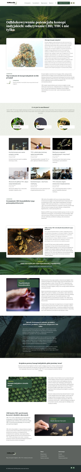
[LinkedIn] (74, 3)
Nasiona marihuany (44, 458)
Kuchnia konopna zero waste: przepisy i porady (17, 153)
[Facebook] (71, 3)
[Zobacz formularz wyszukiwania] (56, 3)
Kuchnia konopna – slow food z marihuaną (39, 183)
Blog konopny (43, 454)
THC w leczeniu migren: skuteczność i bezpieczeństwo (61, 183)
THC (51, 202)
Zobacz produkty (63, 3)
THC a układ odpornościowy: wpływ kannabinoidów (39, 153)
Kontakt (60, 454)
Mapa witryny (61, 456)
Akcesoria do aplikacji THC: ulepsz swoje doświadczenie (18, 183)
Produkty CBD (43, 456)
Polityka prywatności (63, 458)
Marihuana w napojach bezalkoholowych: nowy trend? (61, 153)
